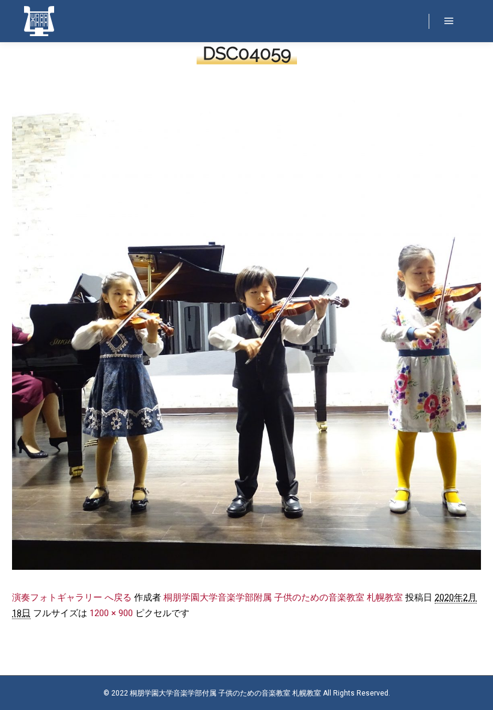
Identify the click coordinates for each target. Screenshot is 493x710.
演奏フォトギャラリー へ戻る (72, 597)
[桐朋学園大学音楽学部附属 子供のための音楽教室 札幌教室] (39, 21)
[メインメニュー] (449, 21)
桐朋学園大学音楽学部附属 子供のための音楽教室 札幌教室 (283, 597)
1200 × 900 (111, 613)
